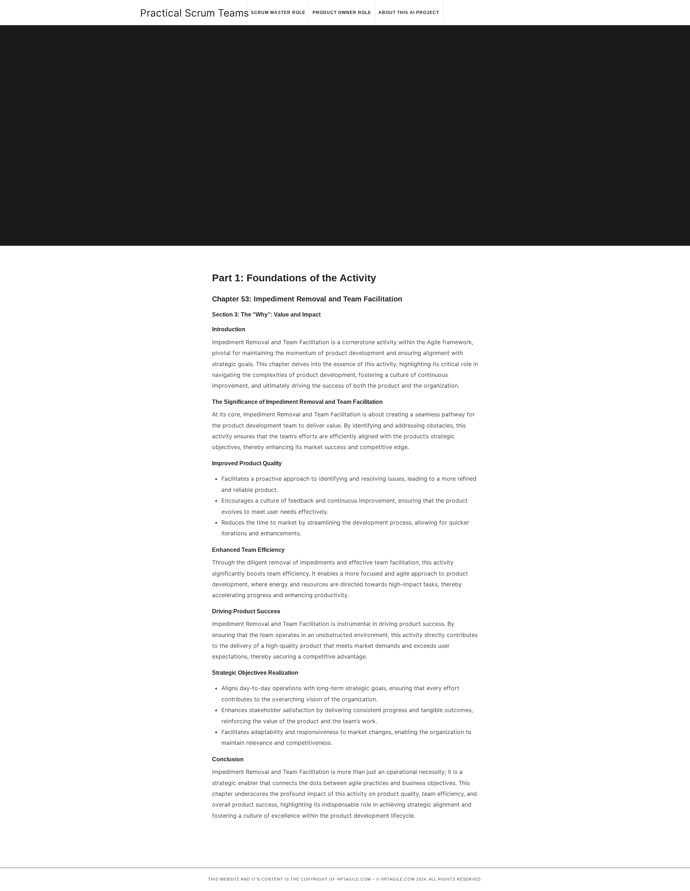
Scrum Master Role (278, 12)
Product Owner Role (342, 12)
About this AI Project (408, 12)
